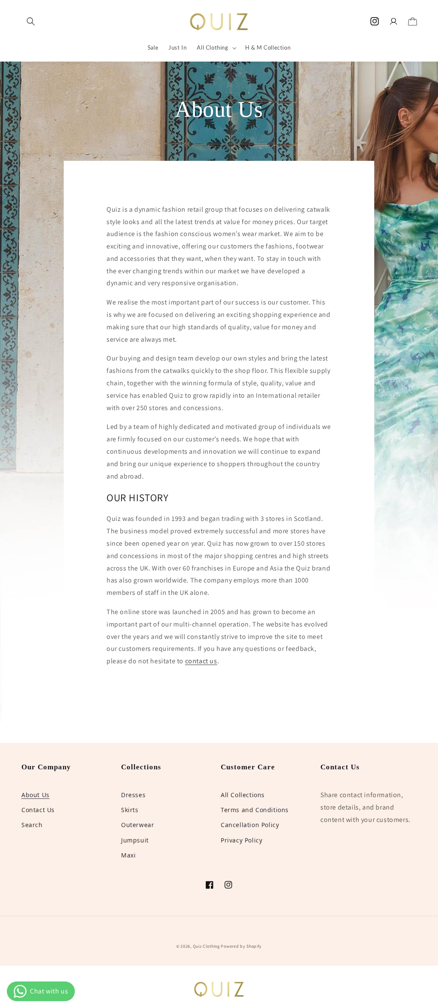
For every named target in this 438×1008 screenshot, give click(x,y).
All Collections (243, 795)
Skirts (130, 810)
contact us (201, 660)
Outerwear (137, 825)
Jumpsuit (135, 840)
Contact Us (38, 810)
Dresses (133, 795)
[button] (30, 21)
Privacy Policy (241, 840)
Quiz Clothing (206, 946)
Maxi (128, 855)
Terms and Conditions (255, 810)
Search (32, 825)
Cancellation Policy (250, 825)
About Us (35, 795)
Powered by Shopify (241, 946)
